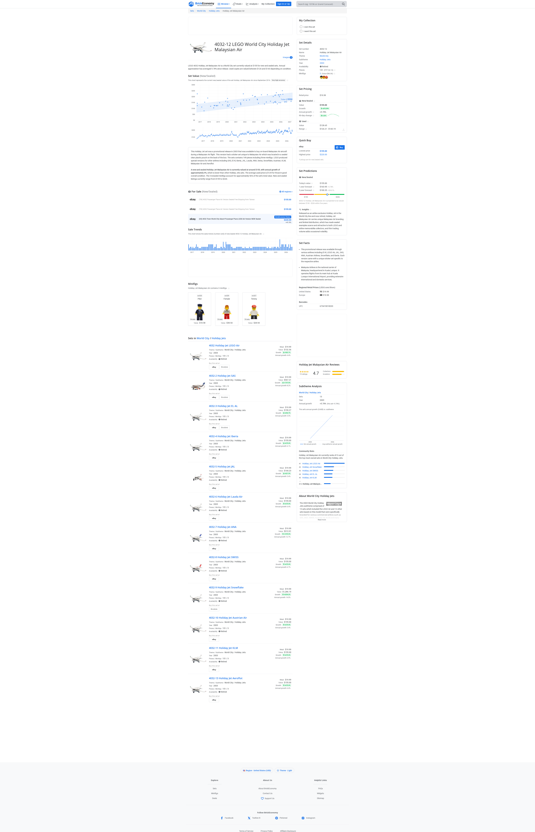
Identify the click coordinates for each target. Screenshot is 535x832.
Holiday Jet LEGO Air (311, 463)
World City (201, 11)
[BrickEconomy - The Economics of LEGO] (201, 4)
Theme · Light (286, 770)
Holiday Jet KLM (309, 478)
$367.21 (287, 380)
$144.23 (287, 471)
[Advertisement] (240, 24)
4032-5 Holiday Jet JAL (222, 466)
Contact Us (267, 793)
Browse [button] (224, 4)
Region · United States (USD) (258, 770)
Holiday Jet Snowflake (312, 467)
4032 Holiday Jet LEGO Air (224, 345)
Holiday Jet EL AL (310, 474)
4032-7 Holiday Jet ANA (222, 527)
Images (286, 57)
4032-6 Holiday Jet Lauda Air (226, 496)
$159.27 (287, 410)
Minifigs (214, 793)
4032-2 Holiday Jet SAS (222, 375)
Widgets (320, 793)
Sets (192, 11)
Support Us (269, 798)
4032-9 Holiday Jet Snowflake (226, 587)
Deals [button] (238, 4)
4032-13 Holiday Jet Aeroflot (225, 678)
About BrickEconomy (267, 788)
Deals (214, 798)
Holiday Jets (214, 11)
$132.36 (287, 350)
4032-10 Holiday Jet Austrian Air (228, 617)
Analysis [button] (253, 4)
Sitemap (320, 798)
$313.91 (287, 531)
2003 (215, 353)
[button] (287, 80)
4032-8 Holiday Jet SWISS (224, 557)
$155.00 (287, 440)
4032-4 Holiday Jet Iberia (223, 436)
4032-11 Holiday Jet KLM (223, 648)
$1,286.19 (286, 592)
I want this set (274, 368)
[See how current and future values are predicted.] (343, 130)
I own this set (273, 363)
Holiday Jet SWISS (310, 471)
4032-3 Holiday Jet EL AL (223, 406)
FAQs (320, 788)
